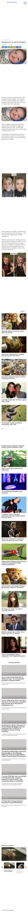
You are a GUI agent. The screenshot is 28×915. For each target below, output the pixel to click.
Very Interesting (12, 2)
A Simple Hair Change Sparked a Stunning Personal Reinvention (12, 801)
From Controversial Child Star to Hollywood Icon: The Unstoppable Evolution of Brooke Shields (13, 678)
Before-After (17, 44)
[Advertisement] (14, 21)
